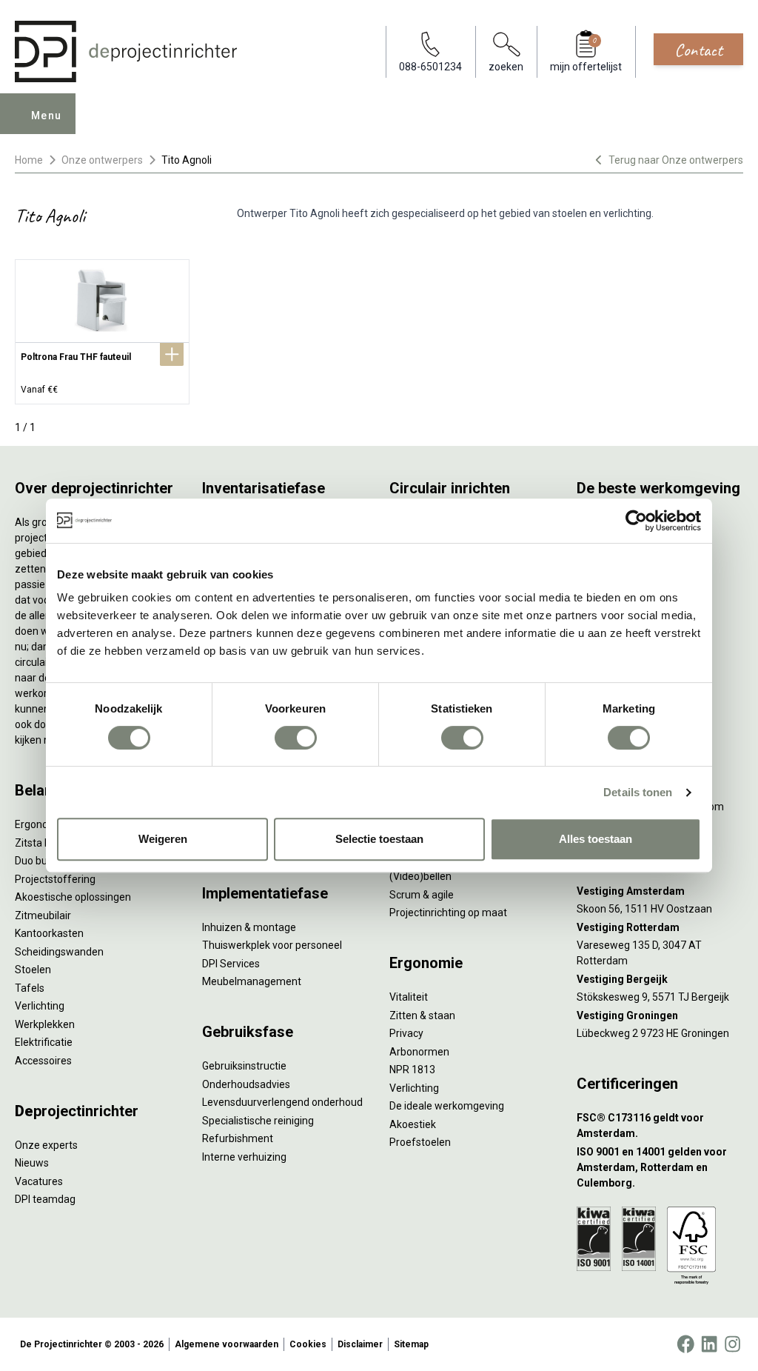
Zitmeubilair (43, 915)
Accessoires (43, 1061)
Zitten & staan (422, 1015)
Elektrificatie (44, 1042)
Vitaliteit (408, 997)
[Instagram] (732, 1344)
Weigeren (162, 839)
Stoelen (33, 969)
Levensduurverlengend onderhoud (282, 1102)
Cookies (307, 1344)
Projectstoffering (55, 879)
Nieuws (32, 1163)
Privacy (406, 1033)
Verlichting (39, 1006)
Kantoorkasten (49, 933)
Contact (698, 50)
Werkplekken (45, 1024)
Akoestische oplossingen (73, 897)
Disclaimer (360, 1344)
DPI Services (231, 964)
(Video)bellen (420, 876)
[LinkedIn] (709, 1344)
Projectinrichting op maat (448, 912)
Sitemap (411, 1344)
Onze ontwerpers (102, 160)
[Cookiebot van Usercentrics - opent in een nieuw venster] (636, 521)
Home (29, 160)
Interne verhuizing (244, 1157)
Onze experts (46, 1145)
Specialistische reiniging (258, 1121)
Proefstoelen (420, 1142)
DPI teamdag (45, 1199)
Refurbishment (237, 1138)
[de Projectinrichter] (126, 51)
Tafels (29, 988)
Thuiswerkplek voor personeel (272, 945)
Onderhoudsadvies (246, 1084)
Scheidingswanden (59, 952)
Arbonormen (419, 1052)
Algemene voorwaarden (226, 1344)
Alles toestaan (595, 839)
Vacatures (39, 1181)
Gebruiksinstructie (244, 1066)
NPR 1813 (412, 1069)
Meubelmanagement (251, 981)
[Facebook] (685, 1344)
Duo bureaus (44, 861)
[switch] (296, 738)
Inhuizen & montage (249, 927)
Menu (46, 115)
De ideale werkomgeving (446, 1106)
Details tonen (637, 792)
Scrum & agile (421, 895)
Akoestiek (412, 1124)
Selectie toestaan (379, 839)
